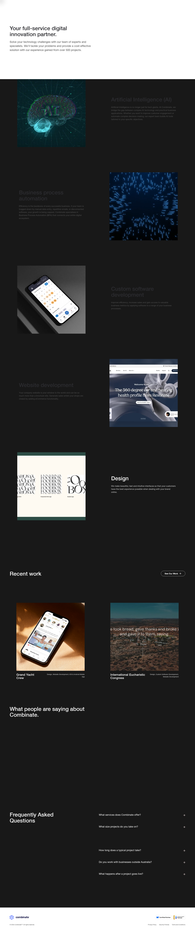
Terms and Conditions (178, 925)
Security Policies (164, 925)
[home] (19, 5)
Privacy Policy (152, 925)
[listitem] (68, 746)
